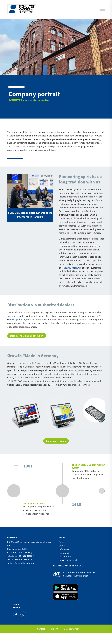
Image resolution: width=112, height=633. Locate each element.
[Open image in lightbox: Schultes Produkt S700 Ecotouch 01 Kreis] (38, 425)
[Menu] (102, 9)
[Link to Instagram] (23, 614)
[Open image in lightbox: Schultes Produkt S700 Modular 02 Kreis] (74, 425)
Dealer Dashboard (68, 560)
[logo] (21, 9)
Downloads (64, 552)
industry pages (70, 267)
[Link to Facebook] (16, 614)
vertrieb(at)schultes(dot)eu (20, 562)
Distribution (65, 556)
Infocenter (64, 549)
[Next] (98, 411)
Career (62, 545)
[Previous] (13, 411)
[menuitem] (101, 9)
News (61, 541)
